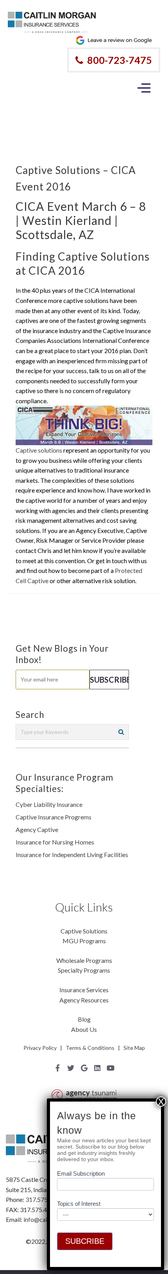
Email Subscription (81, 1173)
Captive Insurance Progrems (53, 817)
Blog (84, 1019)
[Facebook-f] (57, 1067)
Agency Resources (84, 1000)
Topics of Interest (78, 1203)
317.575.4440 (44, 1199)
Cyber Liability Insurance (49, 804)
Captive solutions (39, 450)
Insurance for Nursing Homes (55, 842)
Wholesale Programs (84, 960)
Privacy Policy (40, 1047)
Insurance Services (84, 989)
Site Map (134, 1047)
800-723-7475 (119, 60)
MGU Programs (84, 940)
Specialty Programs (84, 970)
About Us (84, 1029)
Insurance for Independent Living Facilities (72, 854)
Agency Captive (37, 829)
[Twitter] (70, 1067)
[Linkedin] (97, 1067)
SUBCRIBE (84, 1241)
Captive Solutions (84, 931)
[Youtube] (110, 1067)
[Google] (84, 1067)
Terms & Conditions (90, 1047)
